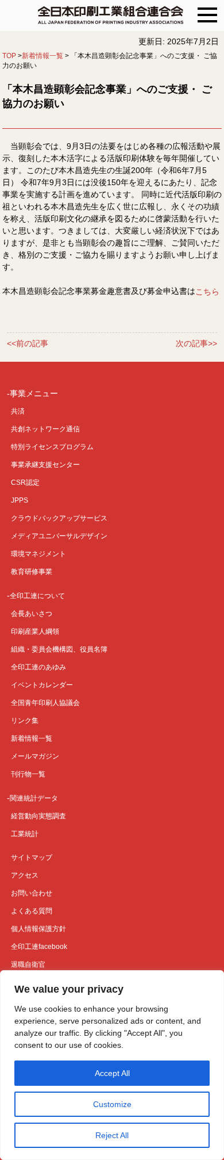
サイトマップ (31, 857)
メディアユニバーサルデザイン (59, 536)
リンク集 (24, 721)
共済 (18, 411)
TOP (9, 56)
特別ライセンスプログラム (52, 447)
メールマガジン (35, 756)
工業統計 (24, 834)
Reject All (112, 1135)
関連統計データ (34, 798)
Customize (112, 1104)
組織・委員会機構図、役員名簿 (59, 649)
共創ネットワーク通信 (45, 429)
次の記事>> (196, 344)
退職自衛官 (28, 964)
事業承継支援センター (45, 465)
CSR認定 (25, 482)
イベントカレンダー (42, 685)
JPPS (19, 500)
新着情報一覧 (42, 56)
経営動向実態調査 (38, 816)
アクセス (24, 875)
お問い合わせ (31, 893)
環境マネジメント (38, 554)
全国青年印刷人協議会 (45, 703)
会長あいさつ (31, 614)
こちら (207, 291)
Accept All (112, 1073)
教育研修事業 (31, 572)
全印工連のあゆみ (38, 667)
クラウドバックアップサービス (59, 518)
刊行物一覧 (28, 774)
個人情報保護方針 (38, 929)
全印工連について (37, 596)
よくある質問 (31, 911)
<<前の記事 (27, 344)
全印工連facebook (39, 947)
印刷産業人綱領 (35, 631)
